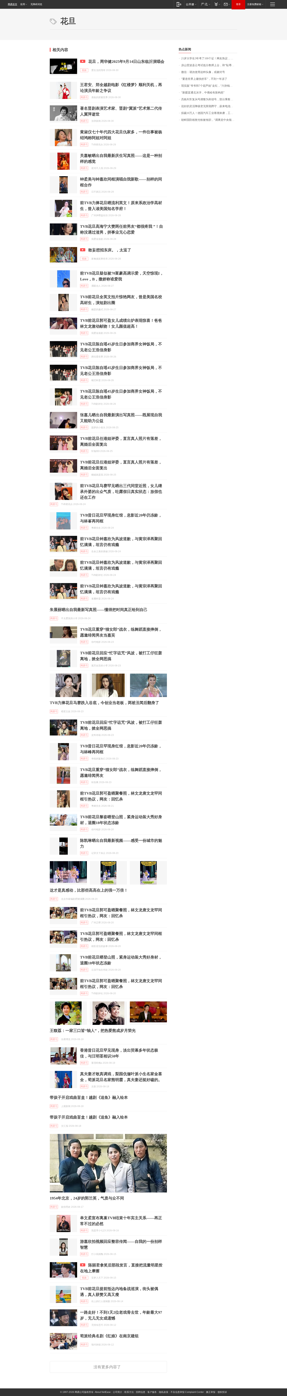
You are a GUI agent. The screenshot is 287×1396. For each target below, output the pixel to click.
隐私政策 (163, 1392)
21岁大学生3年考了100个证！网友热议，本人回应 (209, 58)
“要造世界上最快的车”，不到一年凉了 (204, 78)
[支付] (217, 4)
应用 (22, 4)
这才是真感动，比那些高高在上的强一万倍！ (89, 890)
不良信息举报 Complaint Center (187, 1392)
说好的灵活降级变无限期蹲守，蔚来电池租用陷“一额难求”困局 (209, 106)
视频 (84, 70)
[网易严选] (205, 4)
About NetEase (103, 1392)
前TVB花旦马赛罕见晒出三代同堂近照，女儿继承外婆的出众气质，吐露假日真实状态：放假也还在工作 (121, 492)
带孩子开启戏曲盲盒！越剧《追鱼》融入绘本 (89, 1097)
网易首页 (12, 4)
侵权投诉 (222, 1392)
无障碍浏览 (36, 4)
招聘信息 (140, 1392)
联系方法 (129, 1392)
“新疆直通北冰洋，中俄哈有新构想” (203, 92)
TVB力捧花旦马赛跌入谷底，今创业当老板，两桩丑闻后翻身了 (104, 703)
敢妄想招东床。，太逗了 (109, 250)
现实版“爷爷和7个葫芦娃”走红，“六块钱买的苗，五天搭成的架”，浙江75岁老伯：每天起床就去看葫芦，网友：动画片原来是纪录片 (209, 85)
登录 (238, 4)
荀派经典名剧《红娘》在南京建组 (109, 1336)
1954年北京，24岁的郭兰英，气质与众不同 (87, 1198)
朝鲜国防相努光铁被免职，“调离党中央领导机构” (209, 119)
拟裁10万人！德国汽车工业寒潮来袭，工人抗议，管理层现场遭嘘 (209, 113)
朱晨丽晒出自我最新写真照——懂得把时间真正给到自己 (98, 609)
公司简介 (117, 1392)
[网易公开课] (191, 4)
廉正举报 (210, 1392)
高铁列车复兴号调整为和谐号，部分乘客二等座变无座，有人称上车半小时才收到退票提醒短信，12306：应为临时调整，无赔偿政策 (209, 99)
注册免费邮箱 (254, 4)
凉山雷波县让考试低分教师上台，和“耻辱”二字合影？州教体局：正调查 (209, 65)
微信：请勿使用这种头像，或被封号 (203, 72)
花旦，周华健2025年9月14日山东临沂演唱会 (126, 61)
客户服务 (152, 1392)
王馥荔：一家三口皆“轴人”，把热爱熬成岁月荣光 (93, 1030)
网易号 (84, 97)
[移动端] (179, 4)
